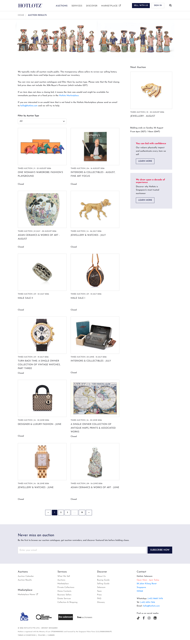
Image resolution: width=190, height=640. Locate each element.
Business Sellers (64, 595)
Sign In (157, 5)
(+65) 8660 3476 (155, 599)
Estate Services (64, 599)
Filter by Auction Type (28, 116)
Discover (92, 6)
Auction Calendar (26, 576)
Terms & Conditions (27, 635)
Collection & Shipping (67, 602)
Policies (41, 635)
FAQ (99, 599)
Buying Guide (103, 580)
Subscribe (160, 550)
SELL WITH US (141, 5)
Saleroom (101, 587)
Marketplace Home (27, 594)
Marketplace (109, 6)
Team (99, 591)
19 (82, 512)
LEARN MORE (145, 161)
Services (76, 6)
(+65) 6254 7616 (147, 602)
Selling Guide (103, 584)
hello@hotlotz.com (29, 106)
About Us (101, 576)
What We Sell (63, 576)
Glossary (101, 602)
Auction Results (25, 580)
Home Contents (64, 591)
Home (21, 15)
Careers (51, 635)
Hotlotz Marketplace (69, 96)
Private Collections (65, 587)
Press (99, 595)
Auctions (62, 6)
